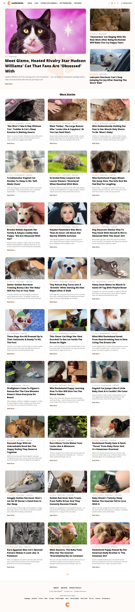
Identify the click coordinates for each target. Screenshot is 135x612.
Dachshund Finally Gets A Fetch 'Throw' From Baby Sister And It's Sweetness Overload (109, 446)
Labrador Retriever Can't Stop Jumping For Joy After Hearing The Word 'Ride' (108, 80)
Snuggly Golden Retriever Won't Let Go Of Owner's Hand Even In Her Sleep (24, 501)
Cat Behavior (94, 34)
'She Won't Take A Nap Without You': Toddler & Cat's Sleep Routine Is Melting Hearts (24, 129)
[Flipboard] (115, 3)
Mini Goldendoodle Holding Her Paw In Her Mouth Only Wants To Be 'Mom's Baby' (109, 129)
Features (78, 3)
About (56, 588)
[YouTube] (112, 3)
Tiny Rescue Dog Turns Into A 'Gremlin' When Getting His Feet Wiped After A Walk (67, 287)
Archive (64, 588)
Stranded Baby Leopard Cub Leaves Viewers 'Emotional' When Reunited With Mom (65, 180)
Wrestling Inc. (106, 598)
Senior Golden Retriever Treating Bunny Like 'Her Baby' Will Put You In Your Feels (23, 287)
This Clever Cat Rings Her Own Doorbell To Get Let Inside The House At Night (66, 339)
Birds (93, 281)
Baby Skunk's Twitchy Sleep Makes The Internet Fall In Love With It (109, 501)
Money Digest (74, 598)
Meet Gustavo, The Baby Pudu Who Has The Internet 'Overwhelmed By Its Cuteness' (66, 552)
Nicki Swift (84, 598)
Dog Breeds (95, 123)
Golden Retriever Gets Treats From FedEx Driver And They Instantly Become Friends (65, 501)
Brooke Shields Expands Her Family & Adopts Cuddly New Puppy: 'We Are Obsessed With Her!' (23, 234)
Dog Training (54, 385)
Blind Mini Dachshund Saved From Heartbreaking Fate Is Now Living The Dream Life (109, 339)
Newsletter (127, 3)
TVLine (41, 598)
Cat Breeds (10, 175)
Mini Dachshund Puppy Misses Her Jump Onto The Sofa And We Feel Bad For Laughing (109, 180)
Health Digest (59, 598)
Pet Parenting (66, 3)
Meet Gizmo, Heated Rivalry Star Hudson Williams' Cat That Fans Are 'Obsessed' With (45, 66)
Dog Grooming (54, 281)
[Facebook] (109, 3)
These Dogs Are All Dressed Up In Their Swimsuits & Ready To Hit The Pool (25, 339)
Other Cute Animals (49, 3)
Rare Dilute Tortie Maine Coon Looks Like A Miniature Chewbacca (66, 446)
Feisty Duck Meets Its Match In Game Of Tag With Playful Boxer (109, 286)
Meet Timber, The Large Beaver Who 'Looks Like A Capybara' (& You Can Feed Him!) (67, 129)
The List (91, 598)
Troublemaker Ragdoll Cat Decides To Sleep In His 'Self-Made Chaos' (22, 180)
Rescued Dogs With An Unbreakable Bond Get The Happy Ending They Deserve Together (22, 448)
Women (97, 598)
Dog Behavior (94, 74)
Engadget (27, 598)
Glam (46, 598)
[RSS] (118, 3)
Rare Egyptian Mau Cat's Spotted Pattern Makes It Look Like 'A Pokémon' (25, 552)
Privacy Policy (75, 588)
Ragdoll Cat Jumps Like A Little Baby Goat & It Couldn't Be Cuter (110, 390)
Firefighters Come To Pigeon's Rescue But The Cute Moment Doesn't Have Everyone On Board (23, 393)
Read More (8, 84)
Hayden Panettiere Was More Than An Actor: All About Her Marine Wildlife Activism (65, 232)
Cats (36, 3)
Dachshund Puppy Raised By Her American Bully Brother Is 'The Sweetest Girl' (109, 552)
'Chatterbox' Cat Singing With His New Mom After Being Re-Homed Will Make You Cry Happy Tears (108, 39)
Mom (67, 598)
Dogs (30, 3)
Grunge (51, 598)
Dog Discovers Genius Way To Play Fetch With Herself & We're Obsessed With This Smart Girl (109, 232)
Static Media (58, 591)
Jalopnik (34, 598)
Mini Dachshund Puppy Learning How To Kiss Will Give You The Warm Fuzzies (67, 391)
